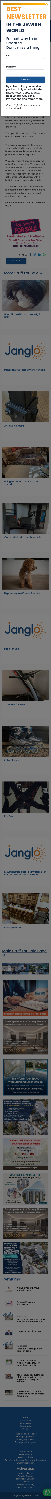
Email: (9, 55)
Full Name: (11, 66)
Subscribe (25, 79)
